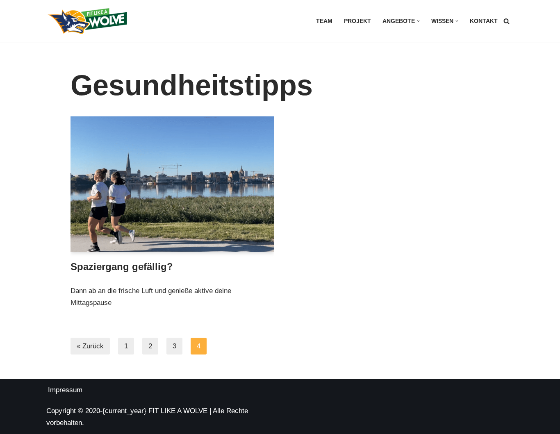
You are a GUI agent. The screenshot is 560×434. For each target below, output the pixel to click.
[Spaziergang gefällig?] (172, 184)
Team (324, 21)
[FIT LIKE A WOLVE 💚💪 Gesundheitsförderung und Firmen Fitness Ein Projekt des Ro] (87, 21)
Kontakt (484, 21)
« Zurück (90, 346)
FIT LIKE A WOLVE (177, 411)
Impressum (65, 390)
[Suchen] (506, 21)
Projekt (357, 21)
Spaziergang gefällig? (122, 266)
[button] (418, 21)
